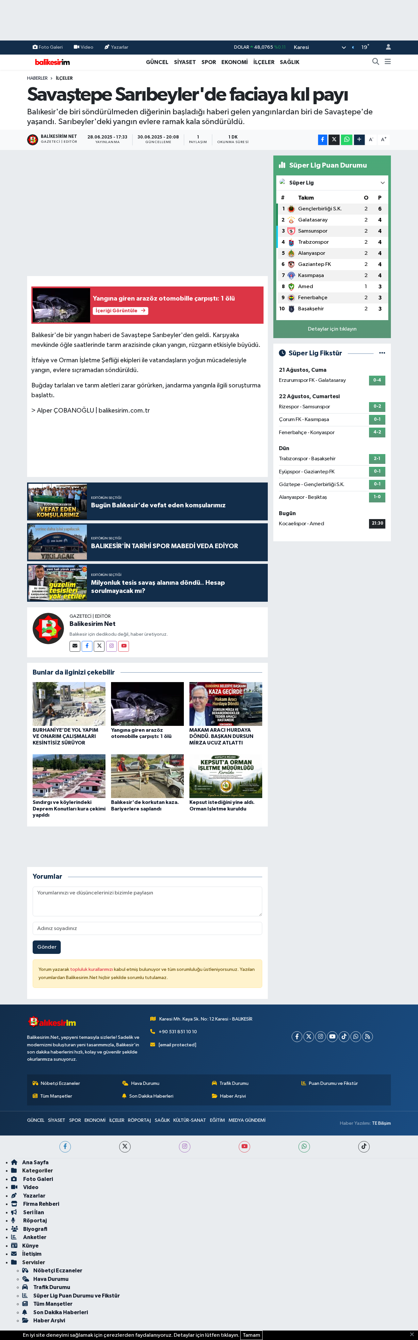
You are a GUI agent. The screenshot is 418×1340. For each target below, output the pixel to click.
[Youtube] (123, 646)
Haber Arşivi (233, 1096)
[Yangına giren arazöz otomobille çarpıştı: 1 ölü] (147, 704)
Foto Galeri (51, 47)
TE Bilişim (381, 1123)
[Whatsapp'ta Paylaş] (346, 140)
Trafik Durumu (234, 1083)
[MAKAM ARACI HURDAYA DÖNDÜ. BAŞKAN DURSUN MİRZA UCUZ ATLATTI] (225, 704)
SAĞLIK (289, 62)
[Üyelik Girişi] (385, 48)
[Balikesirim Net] (48, 628)
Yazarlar (119, 47)
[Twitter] (99, 646)
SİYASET (185, 62)
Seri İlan (33, 1212)
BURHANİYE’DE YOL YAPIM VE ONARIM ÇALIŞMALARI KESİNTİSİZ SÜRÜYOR (65, 736)
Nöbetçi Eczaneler (60, 1083)
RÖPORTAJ (139, 1120)
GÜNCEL (157, 62)
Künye (30, 1246)
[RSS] (367, 1036)
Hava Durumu (145, 1083)
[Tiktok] (344, 1036)
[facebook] (65, 1146)
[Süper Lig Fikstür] (382, 353)
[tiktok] (364, 1146)
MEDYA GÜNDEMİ (247, 1120)
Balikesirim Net (93, 624)
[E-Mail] (75, 646)
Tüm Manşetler (56, 1096)
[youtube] (244, 1146)
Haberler (37, 78)
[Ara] (376, 62)
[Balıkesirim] (51, 62)
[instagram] (184, 1146)
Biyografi (34, 1229)
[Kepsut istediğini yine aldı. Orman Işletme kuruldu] (225, 776)
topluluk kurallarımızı (92, 969)
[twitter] (125, 1146)
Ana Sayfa (35, 1162)
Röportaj (34, 1220)
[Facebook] (87, 646)
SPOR (208, 62)
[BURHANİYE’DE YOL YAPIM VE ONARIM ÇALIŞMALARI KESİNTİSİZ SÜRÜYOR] (69, 704)
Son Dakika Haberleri (151, 1096)
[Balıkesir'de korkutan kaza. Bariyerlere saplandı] (147, 776)
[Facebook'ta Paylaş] (322, 140)
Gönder (46, 947)
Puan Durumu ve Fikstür (333, 1083)
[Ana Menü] (388, 62)
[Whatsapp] (355, 1036)
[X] (308, 1036)
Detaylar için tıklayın (332, 329)
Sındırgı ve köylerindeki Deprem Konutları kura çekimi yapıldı (69, 808)
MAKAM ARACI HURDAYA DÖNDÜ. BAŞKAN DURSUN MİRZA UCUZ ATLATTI (221, 736)
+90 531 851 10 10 (178, 1031)
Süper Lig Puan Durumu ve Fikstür (76, 1296)
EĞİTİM (217, 1120)
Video (87, 47)
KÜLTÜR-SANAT (189, 1120)
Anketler (34, 1237)
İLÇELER (263, 62)
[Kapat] (414, 1335)
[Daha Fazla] (359, 140)
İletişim (31, 1254)
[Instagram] (111, 646)
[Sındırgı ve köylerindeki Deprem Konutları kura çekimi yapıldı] (69, 776)
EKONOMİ (234, 62)
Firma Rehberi (40, 1204)
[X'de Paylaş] (334, 140)
